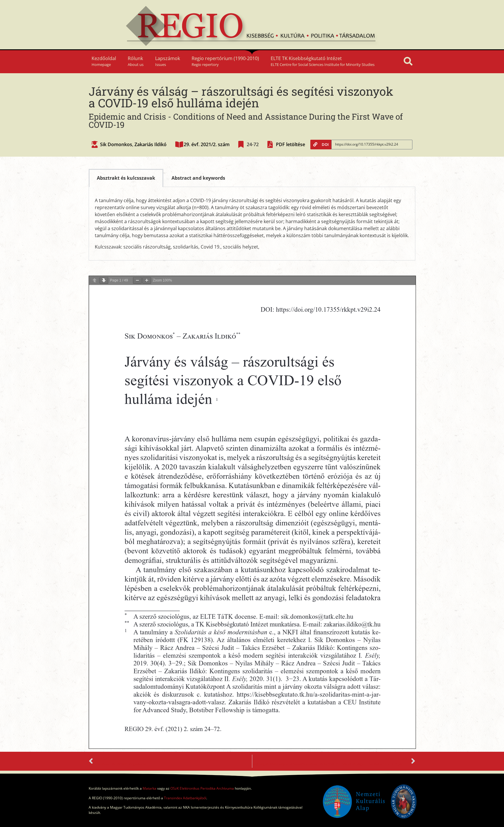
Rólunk (136, 61)
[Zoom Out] (137, 280)
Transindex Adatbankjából (185, 797)
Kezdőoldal (104, 61)
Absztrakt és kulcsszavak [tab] (126, 178)
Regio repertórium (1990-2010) (225, 61)
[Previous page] (94, 280)
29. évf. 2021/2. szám (207, 144)
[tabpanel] (252, 223)
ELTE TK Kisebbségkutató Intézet (322, 61)
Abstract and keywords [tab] (198, 178)
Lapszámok (167, 61)
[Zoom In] (146, 280)
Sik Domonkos (116, 144)
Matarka (149, 788)
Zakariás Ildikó (150, 144)
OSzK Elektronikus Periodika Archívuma (202, 788)
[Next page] (103, 280)
